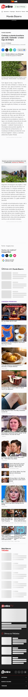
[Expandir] (26, 685)
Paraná (23, 11)
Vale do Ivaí (18, 11)
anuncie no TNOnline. (18, 162)
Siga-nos (21, 50)
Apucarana (6, 11)
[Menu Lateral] (2, 11)
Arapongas (12, 11)
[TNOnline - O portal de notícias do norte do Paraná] (7, 6)
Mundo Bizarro (14, 16)
